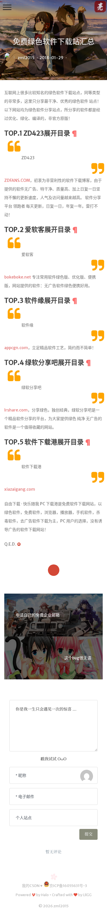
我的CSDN (31, 885)
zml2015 (26, 57)
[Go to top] (98, 914)
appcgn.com (16, 347)
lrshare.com (16, 410)
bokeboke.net (17, 277)
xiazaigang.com (19, 489)
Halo (45, 895)
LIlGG (87, 895)
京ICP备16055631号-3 (68, 885)
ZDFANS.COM (17, 180)
